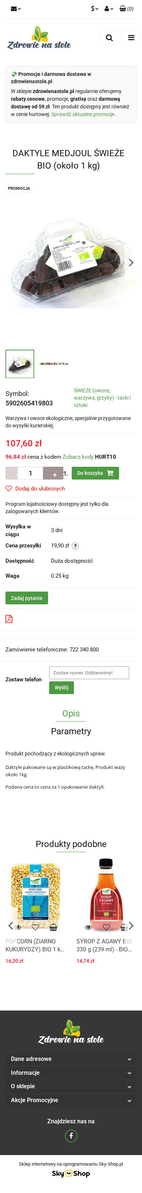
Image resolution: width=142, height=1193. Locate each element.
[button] (71, 1059)
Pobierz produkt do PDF (45, 619)
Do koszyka (90, 473)
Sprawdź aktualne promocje (83, 114)
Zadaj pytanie (27, 598)
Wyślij (61, 687)
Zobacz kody (78, 457)
